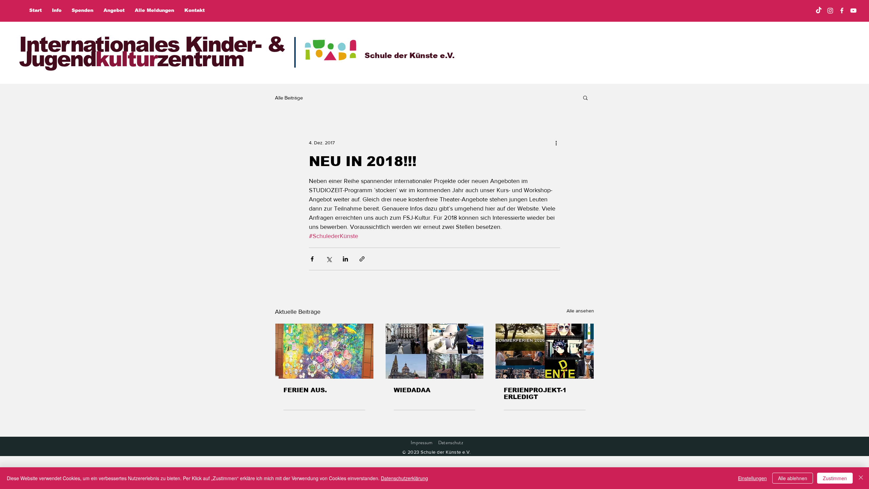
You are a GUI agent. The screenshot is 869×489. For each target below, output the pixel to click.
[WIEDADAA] (435, 351)
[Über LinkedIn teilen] (345, 259)
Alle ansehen (580, 310)
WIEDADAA (412, 390)
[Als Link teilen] (362, 259)
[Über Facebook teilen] (312, 259)
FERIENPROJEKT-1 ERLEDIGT (535, 393)
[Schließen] (861, 478)
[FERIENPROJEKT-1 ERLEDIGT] (545, 351)
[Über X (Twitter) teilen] (329, 259)
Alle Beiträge (289, 98)
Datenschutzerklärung (404, 478)
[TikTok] (818, 10)
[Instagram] (830, 10)
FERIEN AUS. (305, 390)
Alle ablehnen (792, 478)
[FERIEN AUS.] (324, 351)
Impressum (422, 442)
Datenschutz (450, 442)
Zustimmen (835, 478)
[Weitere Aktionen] (556, 143)
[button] (585, 97)
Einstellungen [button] (752, 478)
